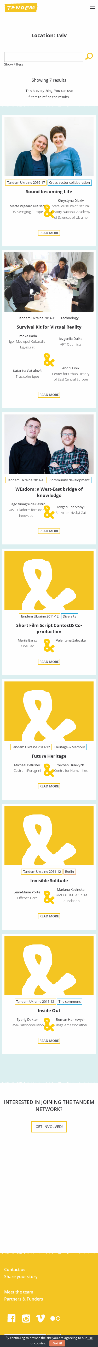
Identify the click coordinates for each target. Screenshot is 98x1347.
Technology (70, 318)
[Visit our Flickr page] (55, 1317)
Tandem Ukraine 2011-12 (40, 616)
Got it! (57, 1343)
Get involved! (49, 1126)
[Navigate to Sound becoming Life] (48, 147)
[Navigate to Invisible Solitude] (48, 836)
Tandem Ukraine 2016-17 (26, 182)
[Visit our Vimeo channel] (40, 1317)
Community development (69, 480)
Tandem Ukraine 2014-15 (37, 318)
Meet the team (18, 1292)
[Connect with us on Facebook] (11, 1317)
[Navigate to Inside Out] (48, 966)
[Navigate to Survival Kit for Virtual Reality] (48, 283)
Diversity (69, 616)
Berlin (69, 871)
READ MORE (49, 232)
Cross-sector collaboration (69, 182)
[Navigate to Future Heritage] (48, 712)
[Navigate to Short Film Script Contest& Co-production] (48, 581)
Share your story (21, 1276)
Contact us (14, 1269)
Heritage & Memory (69, 747)
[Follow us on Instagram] (26, 1317)
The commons (70, 1001)
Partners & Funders (23, 1299)
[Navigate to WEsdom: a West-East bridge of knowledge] (48, 445)
